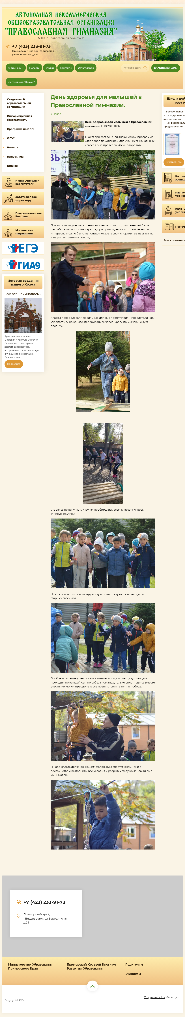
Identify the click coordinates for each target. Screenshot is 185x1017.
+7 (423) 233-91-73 (31, 46)
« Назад (56, 114)
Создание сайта (154, 997)
